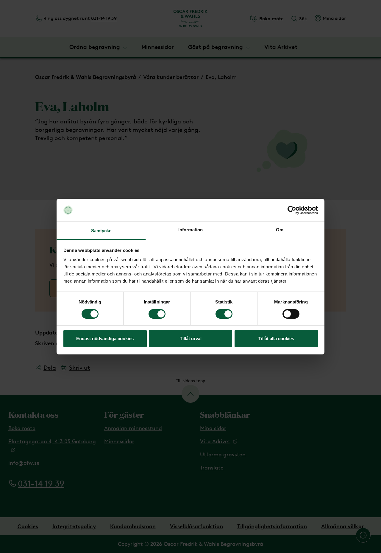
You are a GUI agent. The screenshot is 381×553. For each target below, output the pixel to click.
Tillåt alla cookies (276, 338)
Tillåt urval (191, 338)
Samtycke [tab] (101, 230)
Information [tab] (190, 229)
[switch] (157, 314)
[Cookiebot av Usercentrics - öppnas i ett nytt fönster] (292, 210)
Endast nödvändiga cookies (105, 338)
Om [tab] (279, 229)
